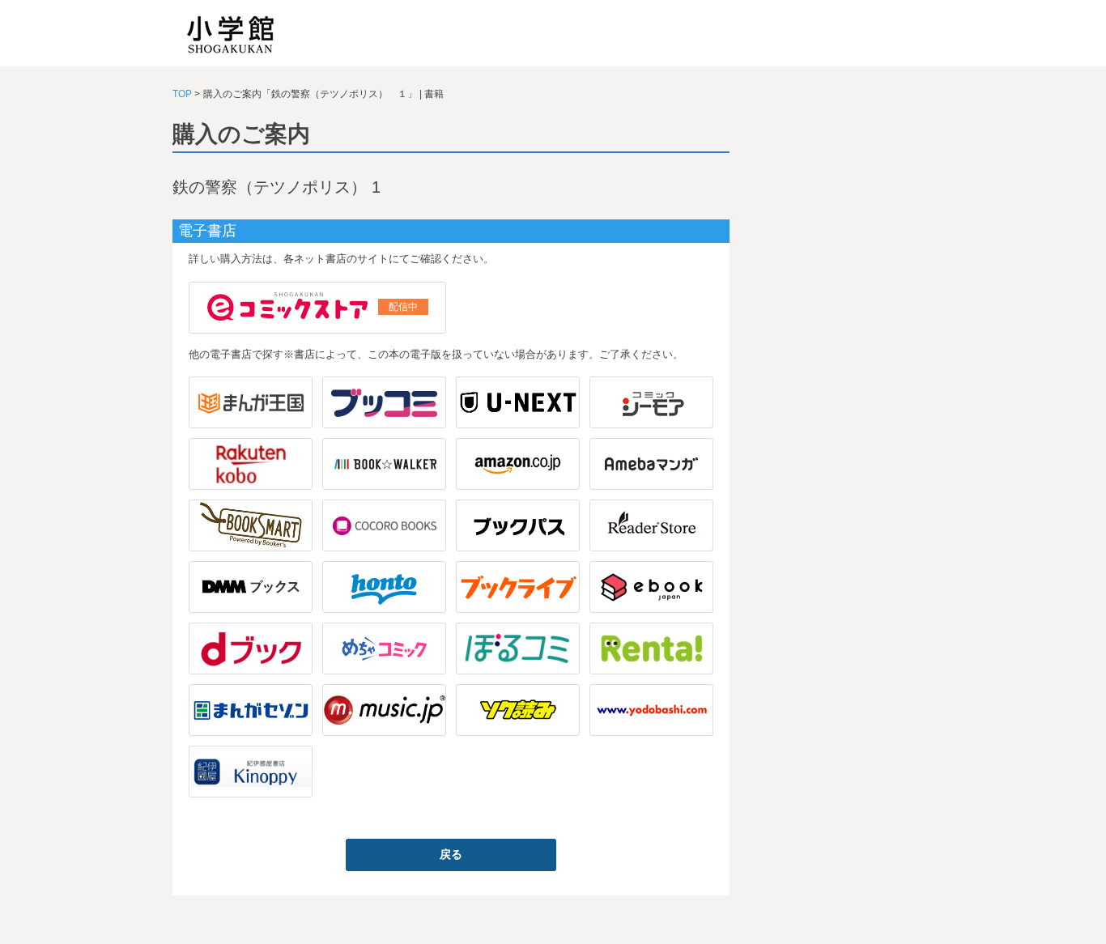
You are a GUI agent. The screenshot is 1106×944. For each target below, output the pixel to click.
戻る (451, 854)
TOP (182, 94)
